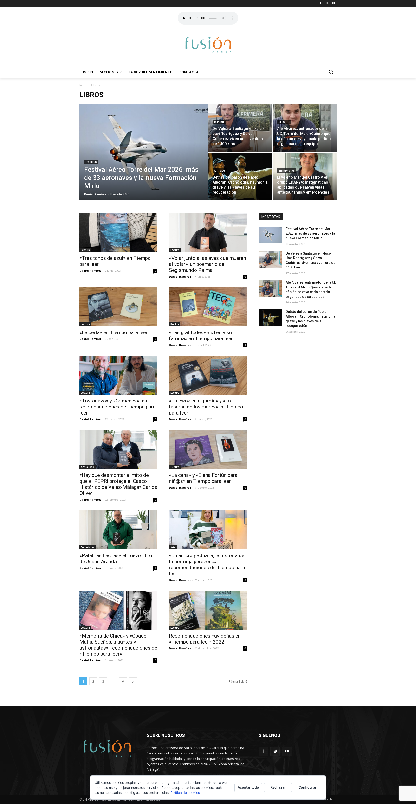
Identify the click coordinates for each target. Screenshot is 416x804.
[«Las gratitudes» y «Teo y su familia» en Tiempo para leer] (208, 306)
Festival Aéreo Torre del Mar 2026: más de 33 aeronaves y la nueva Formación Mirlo (310, 233)
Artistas (220, 170)
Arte (173, 547)
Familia (174, 324)
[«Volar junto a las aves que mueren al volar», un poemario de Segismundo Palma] (208, 232)
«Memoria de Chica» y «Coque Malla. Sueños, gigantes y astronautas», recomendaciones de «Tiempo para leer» (118, 645)
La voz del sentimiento (151, 72)
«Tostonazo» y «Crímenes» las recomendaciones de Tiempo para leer (117, 407)
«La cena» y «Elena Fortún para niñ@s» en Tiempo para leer (203, 478)
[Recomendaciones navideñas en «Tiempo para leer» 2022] (208, 610)
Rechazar (278, 787)
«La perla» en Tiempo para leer (113, 332)
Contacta (189, 72)
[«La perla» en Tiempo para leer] (118, 306)
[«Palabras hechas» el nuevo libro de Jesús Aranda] (118, 529)
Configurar (308, 787)
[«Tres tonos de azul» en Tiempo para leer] (118, 232)
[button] (331, 72)
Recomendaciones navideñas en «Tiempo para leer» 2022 (205, 639)
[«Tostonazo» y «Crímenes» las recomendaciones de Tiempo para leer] (118, 375)
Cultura (174, 467)
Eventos (91, 162)
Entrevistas (287, 170)
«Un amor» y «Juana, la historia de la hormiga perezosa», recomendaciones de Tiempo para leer (207, 564)
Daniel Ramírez (90, 270)
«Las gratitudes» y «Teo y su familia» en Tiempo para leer (201, 335)
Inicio (88, 72)
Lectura (85, 250)
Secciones (109, 72)
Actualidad (87, 467)
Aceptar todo (248, 787)
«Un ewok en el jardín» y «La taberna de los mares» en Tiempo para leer (206, 407)
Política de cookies (185, 793)
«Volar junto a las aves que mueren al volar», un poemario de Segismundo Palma (207, 264)
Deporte (219, 122)
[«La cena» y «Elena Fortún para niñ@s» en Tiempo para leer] (208, 449)
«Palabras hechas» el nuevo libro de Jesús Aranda (115, 558)
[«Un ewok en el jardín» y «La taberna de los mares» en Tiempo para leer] (208, 375)
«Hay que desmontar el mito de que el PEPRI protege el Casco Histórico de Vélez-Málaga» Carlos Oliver (118, 484)
